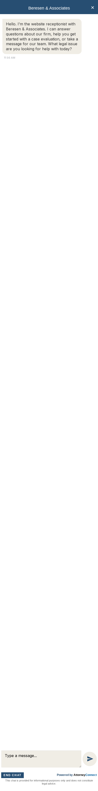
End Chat (12, 775)
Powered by (77, 775)
